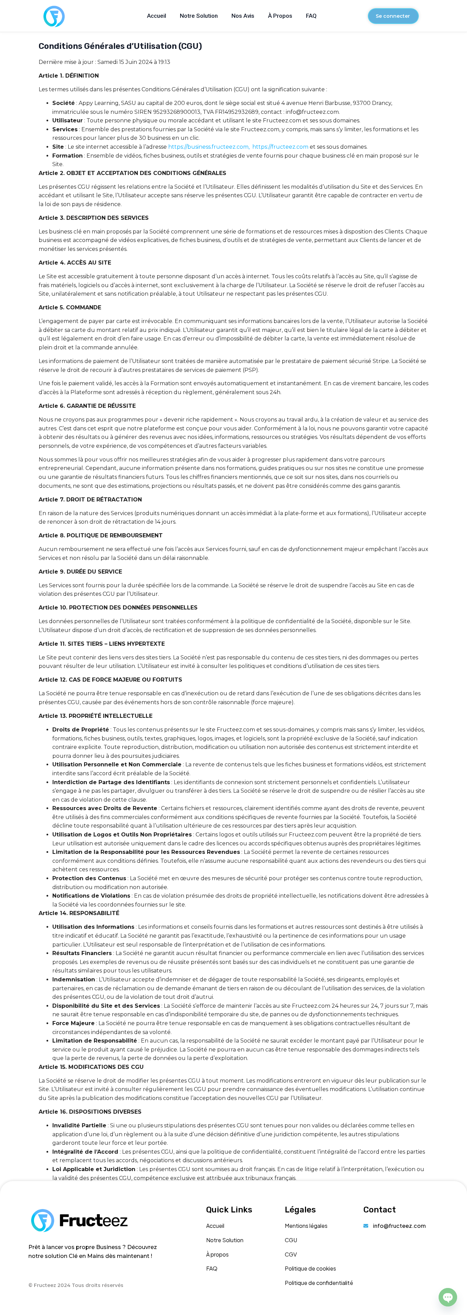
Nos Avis (242, 15)
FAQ (311, 15)
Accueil (156, 15)
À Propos (280, 15)
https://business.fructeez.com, (209, 147)
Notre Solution (199, 15)
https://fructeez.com (281, 147)
